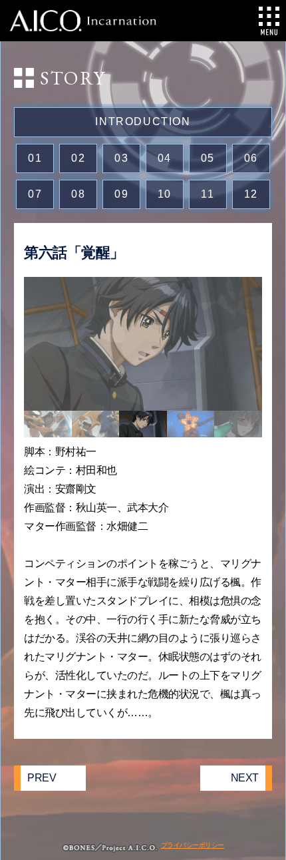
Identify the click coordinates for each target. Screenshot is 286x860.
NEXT (245, 777)
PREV (41, 777)
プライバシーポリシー (192, 845)
